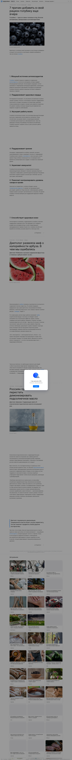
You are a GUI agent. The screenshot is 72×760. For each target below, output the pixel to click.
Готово (36, 386)
